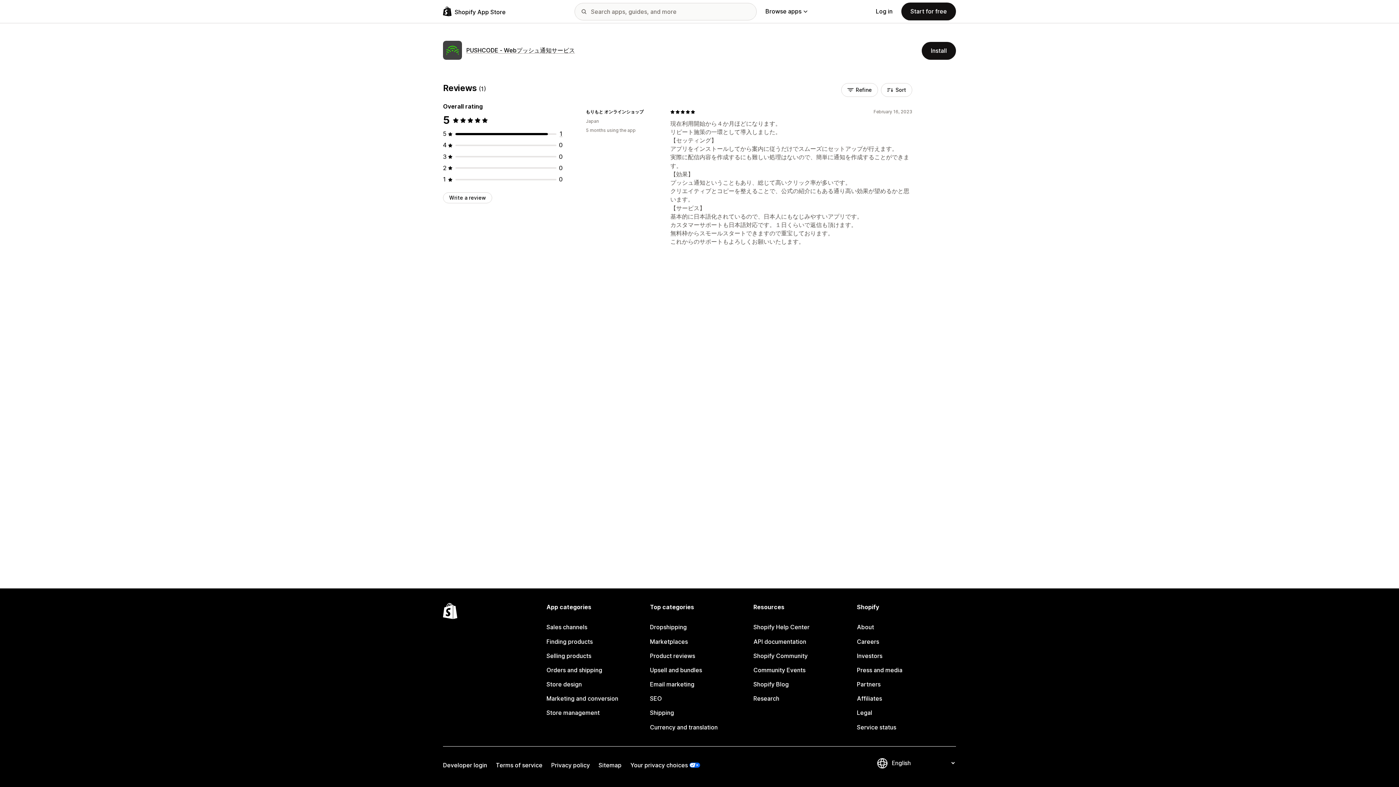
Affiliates (869, 698)
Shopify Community (780, 655)
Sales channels (566, 627)
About (865, 627)
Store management (573, 712)
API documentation (779, 641)
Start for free (928, 11)
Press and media (879, 670)
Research (766, 698)
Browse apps (783, 11)
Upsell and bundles (676, 670)
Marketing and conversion (582, 698)
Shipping (662, 712)
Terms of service (519, 765)
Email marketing (672, 684)
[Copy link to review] (648, 112)
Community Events (779, 670)
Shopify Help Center (781, 627)
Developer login (465, 765)
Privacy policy (570, 765)
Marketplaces (669, 641)
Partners (869, 684)
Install (939, 50)
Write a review (467, 198)
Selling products (568, 655)
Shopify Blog (771, 684)
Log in (884, 11)
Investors (869, 655)
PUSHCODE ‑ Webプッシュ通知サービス (520, 50)
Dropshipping (668, 627)
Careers (868, 641)
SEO (656, 698)
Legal (864, 712)
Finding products (569, 641)
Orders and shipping (574, 670)
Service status (876, 727)
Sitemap (610, 765)
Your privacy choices (659, 765)
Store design (564, 684)
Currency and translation (684, 727)
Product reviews (672, 655)
